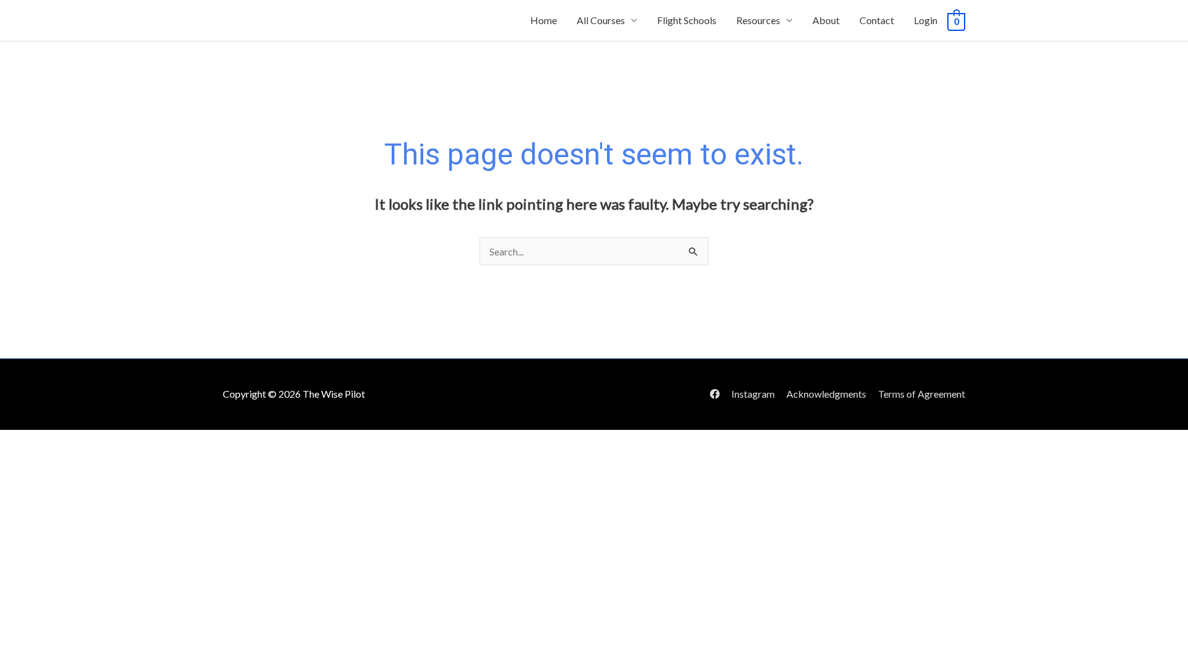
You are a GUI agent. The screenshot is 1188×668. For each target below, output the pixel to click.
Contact (876, 20)
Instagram (753, 394)
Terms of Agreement (921, 394)
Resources (758, 20)
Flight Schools (687, 20)
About (826, 20)
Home (543, 20)
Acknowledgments (826, 394)
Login (925, 20)
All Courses (601, 20)
